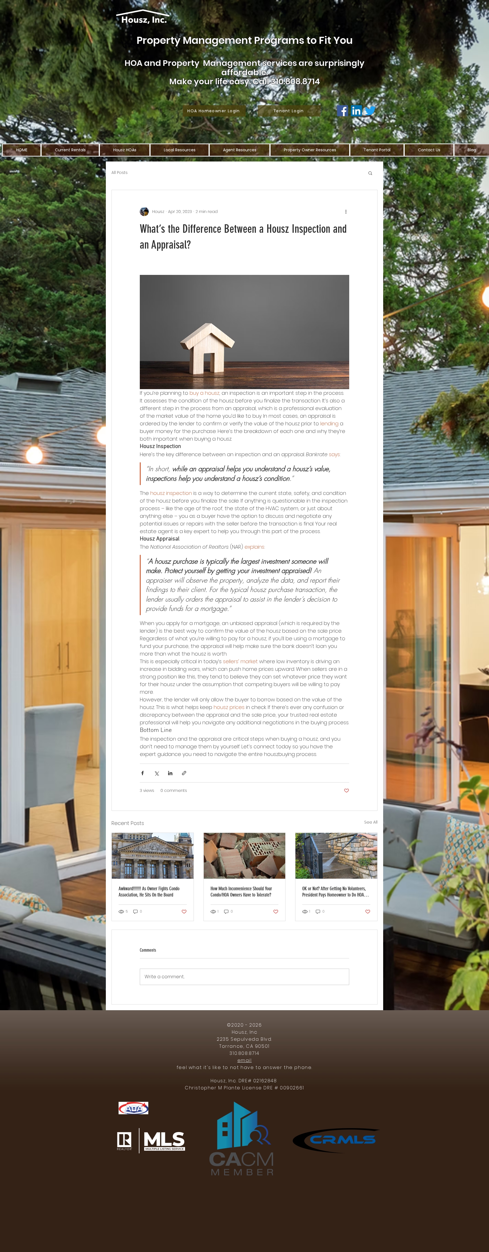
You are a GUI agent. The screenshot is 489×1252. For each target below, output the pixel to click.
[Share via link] (184, 773)
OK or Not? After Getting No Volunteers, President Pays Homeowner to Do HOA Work (334, 891)
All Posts (119, 172)
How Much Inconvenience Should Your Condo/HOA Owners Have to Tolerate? (241, 891)
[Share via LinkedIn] (170, 773)
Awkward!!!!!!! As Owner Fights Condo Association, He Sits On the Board (149, 891)
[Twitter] (370, 110)
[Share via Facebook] (142, 773)
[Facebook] (342, 110)
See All (371, 822)
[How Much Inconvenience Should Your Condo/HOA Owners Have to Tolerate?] (245, 856)
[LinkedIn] (356, 110)
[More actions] (345, 211)
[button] (370, 173)
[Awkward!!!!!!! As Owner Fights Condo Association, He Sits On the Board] (153, 856)
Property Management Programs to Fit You (245, 40)
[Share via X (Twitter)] (156, 773)
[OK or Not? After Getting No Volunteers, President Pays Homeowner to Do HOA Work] (336, 856)
